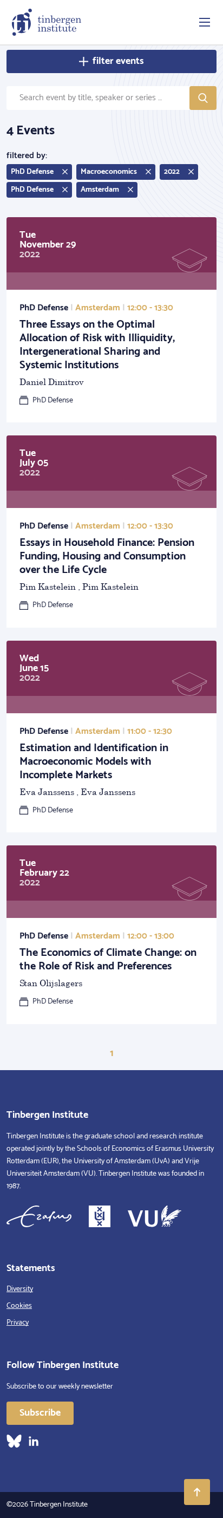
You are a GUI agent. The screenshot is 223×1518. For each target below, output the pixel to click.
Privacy (17, 1323)
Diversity (19, 1289)
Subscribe (40, 1413)
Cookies (19, 1306)
